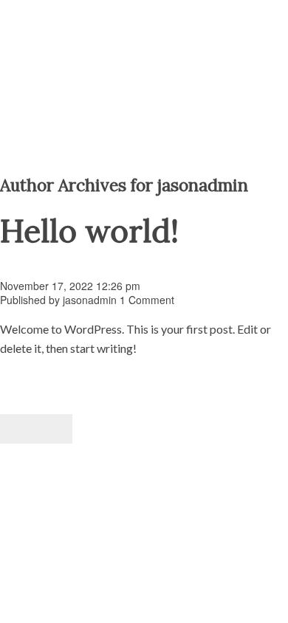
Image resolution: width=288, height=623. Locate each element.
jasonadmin (90, 299)
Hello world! (89, 230)
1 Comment (147, 299)
